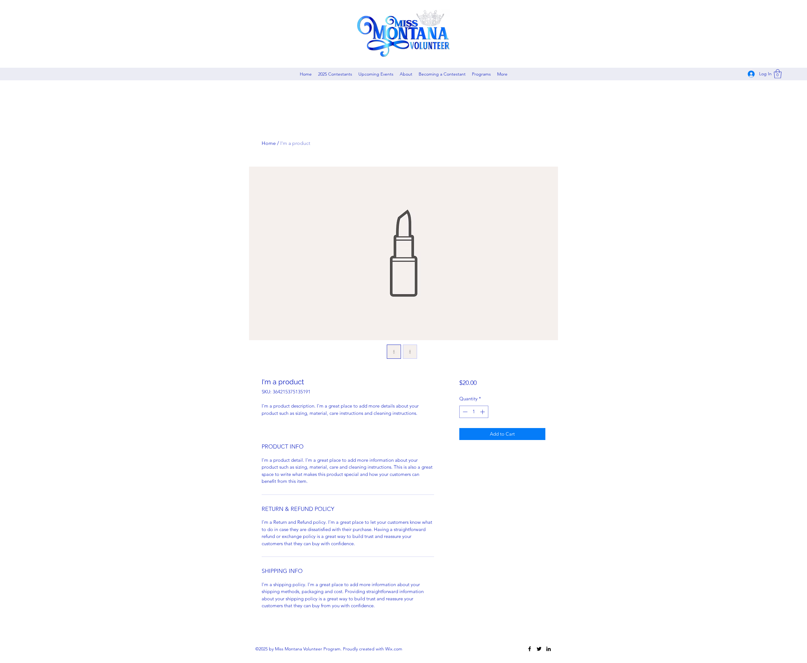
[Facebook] (529, 649)
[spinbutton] (473, 412)
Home (269, 143)
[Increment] (483, 412)
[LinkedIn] (548, 649)
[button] (777, 73)
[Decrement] (464, 412)
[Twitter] (539, 649)
